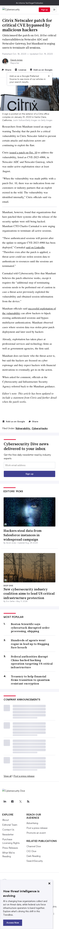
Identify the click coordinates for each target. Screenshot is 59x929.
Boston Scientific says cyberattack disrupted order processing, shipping (30, 627)
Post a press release (23, 776)
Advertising (32, 823)
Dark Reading (33, 856)
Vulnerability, (23, 428)
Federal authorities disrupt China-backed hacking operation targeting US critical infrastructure (32, 662)
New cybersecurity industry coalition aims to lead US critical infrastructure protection (29, 593)
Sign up (44, 9)
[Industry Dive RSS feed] (28, 801)
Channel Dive (33, 846)
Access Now (13, 922)
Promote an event (36, 832)
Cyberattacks (40, 428)
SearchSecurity (34, 860)
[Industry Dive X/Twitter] (20, 801)
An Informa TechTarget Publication (29, 3)
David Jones (16, 60)
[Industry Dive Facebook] (12, 801)
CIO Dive (31, 851)
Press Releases (10, 847)
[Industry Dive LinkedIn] (5, 801)
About (5, 819)
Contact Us (8, 829)
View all (7, 776)
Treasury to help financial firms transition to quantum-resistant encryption (31, 680)
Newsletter (8, 834)
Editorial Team (9, 824)
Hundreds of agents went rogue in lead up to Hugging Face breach (30, 644)
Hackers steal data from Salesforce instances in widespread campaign (22, 535)
